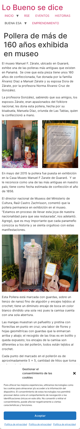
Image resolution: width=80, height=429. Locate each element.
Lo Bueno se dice (32, 7)
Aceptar (40, 415)
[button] (74, 373)
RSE (27, 16)
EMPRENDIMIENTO (45, 23)
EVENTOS (42, 16)
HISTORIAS (62, 16)
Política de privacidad (15, 424)
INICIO (9, 16)
